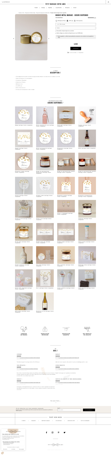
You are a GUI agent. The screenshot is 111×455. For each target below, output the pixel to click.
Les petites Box (59, 7)
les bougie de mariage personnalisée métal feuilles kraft (69, 357)
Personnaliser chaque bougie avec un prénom (65, 30)
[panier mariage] (108, 2)
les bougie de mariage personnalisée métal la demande (30, 357)
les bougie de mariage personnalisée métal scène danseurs (69, 382)
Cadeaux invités (21, 12)
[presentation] (13, 38)
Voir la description (59, 17)
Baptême (50, 7)
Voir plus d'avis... (55, 400)
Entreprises (67, 7)
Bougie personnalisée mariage (30, 12)
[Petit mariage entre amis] (55, 4)
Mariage (43, 7)
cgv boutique (59, 420)
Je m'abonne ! (89, 409)
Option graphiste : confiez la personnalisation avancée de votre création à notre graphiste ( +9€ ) (76, 37)
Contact (74, 7)
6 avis (95, 17)
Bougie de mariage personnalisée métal (43, 12)
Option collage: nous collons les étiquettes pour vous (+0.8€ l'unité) (69, 33)
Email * (59, 408)
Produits (36, 7)
